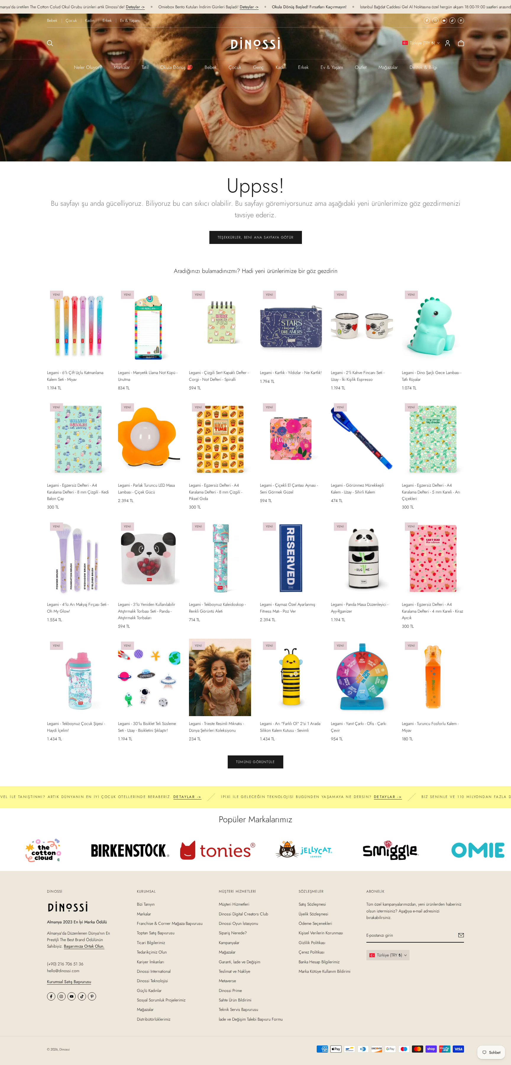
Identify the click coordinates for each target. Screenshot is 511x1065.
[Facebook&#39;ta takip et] (427, 20)
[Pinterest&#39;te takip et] (461, 20)
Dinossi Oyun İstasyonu (238, 923)
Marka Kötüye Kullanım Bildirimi (324, 971)
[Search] (50, 43)
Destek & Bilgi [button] (423, 67)
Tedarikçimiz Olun (152, 952)
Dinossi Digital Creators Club (243, 914)
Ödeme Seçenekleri (315, 923)
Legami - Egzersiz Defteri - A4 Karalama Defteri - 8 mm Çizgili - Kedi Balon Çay (78, 491)
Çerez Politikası (311, 952)
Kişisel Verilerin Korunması (321, 933)
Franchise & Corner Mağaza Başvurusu (170, 923)
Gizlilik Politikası (312, 942)
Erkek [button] (303, 67)
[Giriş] (447, 43)
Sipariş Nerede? (233, 933)
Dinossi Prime (230, 990)
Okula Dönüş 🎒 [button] (176, 67)
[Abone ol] (461, 935)
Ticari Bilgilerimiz (151, 942)
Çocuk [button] (235, 67)
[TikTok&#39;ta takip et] (452, 20)
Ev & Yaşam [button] (332, 67)
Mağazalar (388, 67)
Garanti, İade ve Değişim (239, 961)
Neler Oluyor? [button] (88, 67)
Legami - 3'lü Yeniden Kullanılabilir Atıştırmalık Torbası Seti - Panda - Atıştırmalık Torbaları (146, 611)
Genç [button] (258, 67)
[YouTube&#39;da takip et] (444, 20)
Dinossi (64, 1049)
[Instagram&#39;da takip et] (435, 20)
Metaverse (227, 981)
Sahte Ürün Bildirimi (235, 1000)
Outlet (361, 67)
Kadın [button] (281, 67)
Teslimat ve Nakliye (234, 971)
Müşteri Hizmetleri (234, 904)
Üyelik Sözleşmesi (313, 914)
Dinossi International (154, 971)
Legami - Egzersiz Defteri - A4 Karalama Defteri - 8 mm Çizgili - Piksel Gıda (215, 491)
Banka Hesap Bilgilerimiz (319, 961)
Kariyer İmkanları (150, 961)
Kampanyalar (229, 942)
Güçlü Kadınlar (149, 990)
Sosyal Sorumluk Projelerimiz (161, 1000)
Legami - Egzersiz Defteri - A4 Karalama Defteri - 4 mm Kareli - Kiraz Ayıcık (432, 611)
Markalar (122, 67)
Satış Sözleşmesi (312, 904)
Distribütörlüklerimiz (153, 1019)
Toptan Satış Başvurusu (155, 933)
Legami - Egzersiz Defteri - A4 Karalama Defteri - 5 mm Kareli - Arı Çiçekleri (431, 491)
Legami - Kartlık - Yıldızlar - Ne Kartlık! (291, 372)
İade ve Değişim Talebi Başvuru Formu (251, 1019)
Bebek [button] (211, 67)
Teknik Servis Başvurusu (238, 1009)
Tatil (145, 67)
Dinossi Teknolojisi (152, 981)
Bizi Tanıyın (146, 904)
